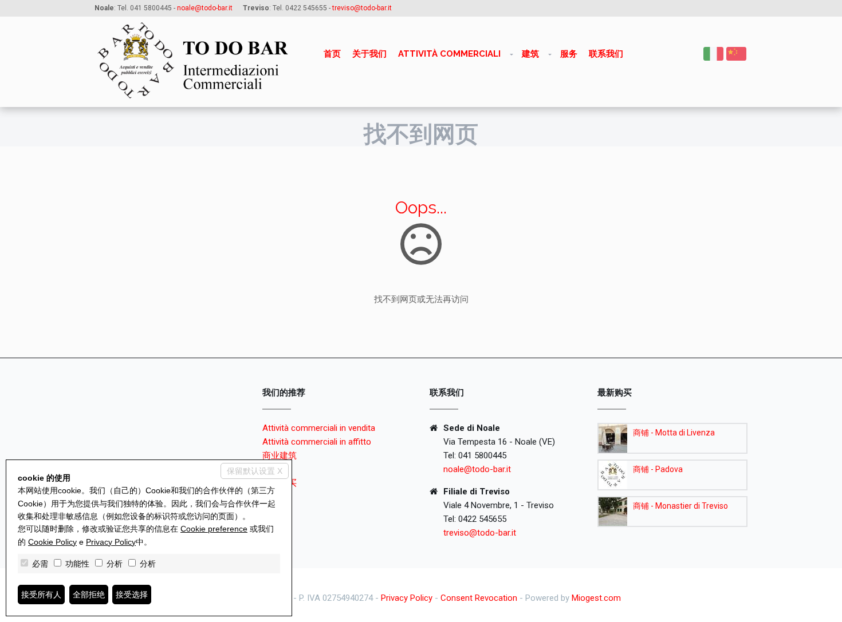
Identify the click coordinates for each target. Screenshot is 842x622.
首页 (332, 54)
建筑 (530, 54)
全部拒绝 (89, 594)
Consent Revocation (478, 598)
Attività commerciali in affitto (316, 442)
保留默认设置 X (254, 471)
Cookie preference (213, 528)
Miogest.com (596, 598)
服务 (568, 54)
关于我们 (369, 54)
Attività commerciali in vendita (318, 428)
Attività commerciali (449, 54)
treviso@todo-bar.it (479, 533)
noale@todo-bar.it (477, 469)
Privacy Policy (406, 598)
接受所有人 (41, 594)
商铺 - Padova (658, 469)
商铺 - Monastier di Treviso (680, 505)
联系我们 (606, 54)
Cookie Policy (52, 541)
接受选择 (132, 594)
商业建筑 (279, 455)
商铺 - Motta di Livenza (674, 432)
